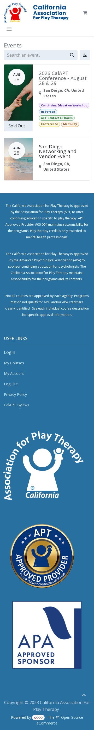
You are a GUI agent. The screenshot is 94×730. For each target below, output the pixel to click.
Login (9, 352)
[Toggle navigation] (9, 28)
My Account (14, 373)
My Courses (14, 362)
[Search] (72, 55)
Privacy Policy (15, 394)
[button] (84, 694)
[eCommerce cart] (85, 12)
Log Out (11, 383)
